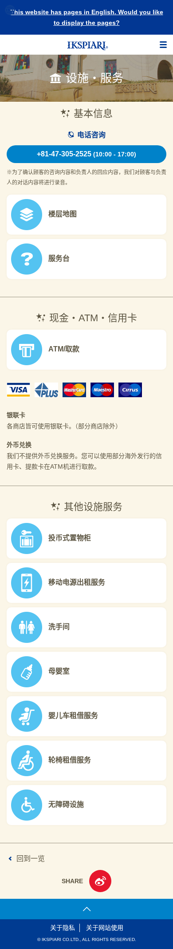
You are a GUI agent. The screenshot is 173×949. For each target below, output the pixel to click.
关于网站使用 (104, 927)
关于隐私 (62, 927)
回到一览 (30, 858)
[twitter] (100, 882)
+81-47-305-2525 (86, 154)
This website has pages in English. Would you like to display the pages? (86, 17)
